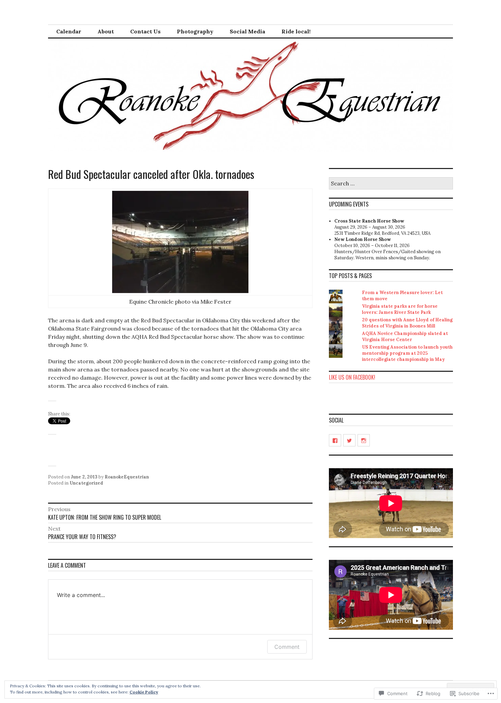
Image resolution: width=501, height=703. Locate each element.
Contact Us (145, 31)
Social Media (247, 31)
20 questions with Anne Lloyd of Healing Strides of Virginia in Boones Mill (407, 323)
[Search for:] (391, 184)
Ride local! (296, 31)
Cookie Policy (144, 691)
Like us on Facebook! (352, 377)
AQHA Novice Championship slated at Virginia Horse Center (405, 336)
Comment (287, 646)
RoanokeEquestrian (127, 477)
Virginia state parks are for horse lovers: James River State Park (400, 309)
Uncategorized (86, 483)
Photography (195, 31)
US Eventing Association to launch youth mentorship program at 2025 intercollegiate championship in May (407, 353)
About (105, 31)
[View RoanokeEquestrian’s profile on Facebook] (335, 440)
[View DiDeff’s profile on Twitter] (349, 440)
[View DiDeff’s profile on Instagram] (364, 440)
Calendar (68, 31)
